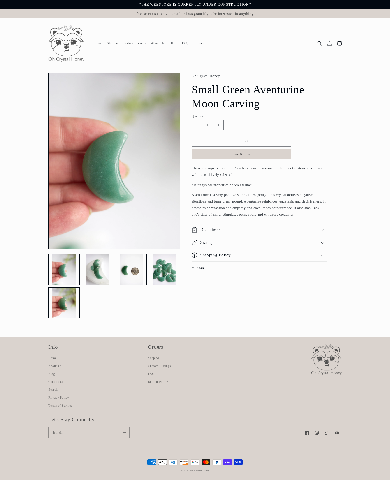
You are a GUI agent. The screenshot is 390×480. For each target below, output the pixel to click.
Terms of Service (60, 405)
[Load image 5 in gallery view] (64, 303)
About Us (55, 366)
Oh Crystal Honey (199, 470)
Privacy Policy (58, 397)
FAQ (151, 374)
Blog (51, 374)
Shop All (154, 358)
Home (52, 358)
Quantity (197, 116)
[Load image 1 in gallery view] (64, 269)
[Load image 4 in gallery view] (164, 269)
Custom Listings (159, 366)
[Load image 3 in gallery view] (131, 269)
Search (53, 389)
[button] (112, 43)
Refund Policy (158, 381)
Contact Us (56, 381)
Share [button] (201, 268)
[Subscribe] (124, 432)
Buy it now (241, 154)
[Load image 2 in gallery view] (97, 269)
